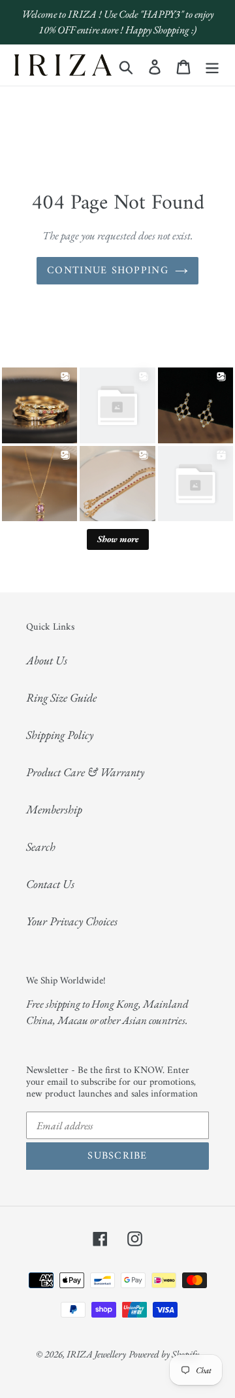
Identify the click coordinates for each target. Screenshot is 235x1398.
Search (40, 846)
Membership (54, 809)
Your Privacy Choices (72, 921)
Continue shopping (107, 271)
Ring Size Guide (61, 697)
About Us (46, 660)
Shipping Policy (59, 734)
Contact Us (50, 883)
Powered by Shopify (164, 1354)
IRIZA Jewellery (96, 1354)
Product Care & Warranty (85, 771)
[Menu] (212, 65)
